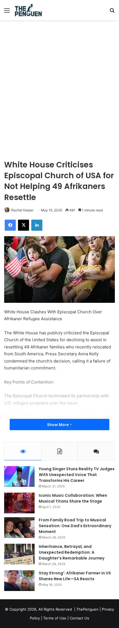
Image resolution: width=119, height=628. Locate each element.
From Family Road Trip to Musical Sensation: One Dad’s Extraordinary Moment (75, 525)
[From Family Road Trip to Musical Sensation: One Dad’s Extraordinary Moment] (19, 527)
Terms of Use (54, 618)
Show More (58, 424)
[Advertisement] (59, 82)
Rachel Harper (22, 210)
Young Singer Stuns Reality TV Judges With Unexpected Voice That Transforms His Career (77, 474)
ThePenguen (87, 609)
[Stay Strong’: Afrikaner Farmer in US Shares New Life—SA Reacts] (19, 580)
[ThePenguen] (29, 10)
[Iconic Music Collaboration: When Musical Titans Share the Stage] (19, 503)
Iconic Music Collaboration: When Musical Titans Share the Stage (73, 498)
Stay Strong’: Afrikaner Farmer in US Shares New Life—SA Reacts (75, 576)
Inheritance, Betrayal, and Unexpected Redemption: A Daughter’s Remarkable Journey (71, 552)
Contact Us (79, 618)
